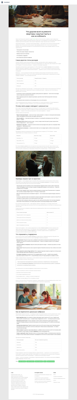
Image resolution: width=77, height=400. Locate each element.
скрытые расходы (51, 361)
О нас (54, 374)
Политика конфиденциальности (59, 378)
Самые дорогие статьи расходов (22, 49)
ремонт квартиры (22, 361)
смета (45, 361)
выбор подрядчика (39, 361)
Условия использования (57, 376)
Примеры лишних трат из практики (23, 53)
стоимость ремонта (30, 361)
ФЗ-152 (54, 380)
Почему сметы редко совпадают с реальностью (25, 51)
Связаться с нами (56, 382)
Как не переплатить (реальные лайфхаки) (24, 57)
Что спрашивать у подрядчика (22, 55)
